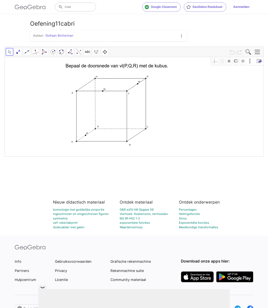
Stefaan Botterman (59, 35)
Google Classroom (164, 7)
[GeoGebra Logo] (30, 7)
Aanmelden (241, 7)
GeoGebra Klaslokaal (207, 7)
